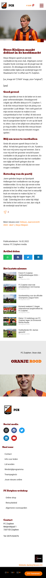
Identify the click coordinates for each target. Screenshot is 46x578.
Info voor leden (11, 459)
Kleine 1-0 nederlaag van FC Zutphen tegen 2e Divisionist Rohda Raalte (30, 320)
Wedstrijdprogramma (14, 469)
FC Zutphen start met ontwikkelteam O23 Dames (29, 286)
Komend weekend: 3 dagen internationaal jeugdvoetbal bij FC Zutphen (30, 308)
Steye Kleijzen (22, 225)
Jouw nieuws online (13, 479)
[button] (40, 5)
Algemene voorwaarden (16, 508)
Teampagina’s (11, 474)
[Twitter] (22, 430)
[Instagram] (6, 430)
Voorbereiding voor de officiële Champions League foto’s (30, 297)
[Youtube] (14, 438)
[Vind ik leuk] (5, 212)
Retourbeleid (11, 503)
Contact (8, 454)
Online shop (11, 497)
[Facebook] (14, 430)
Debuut (23, 222)
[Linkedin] (6, 438)
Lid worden (9, 464)
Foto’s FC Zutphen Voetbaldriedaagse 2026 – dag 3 (29, 275)
